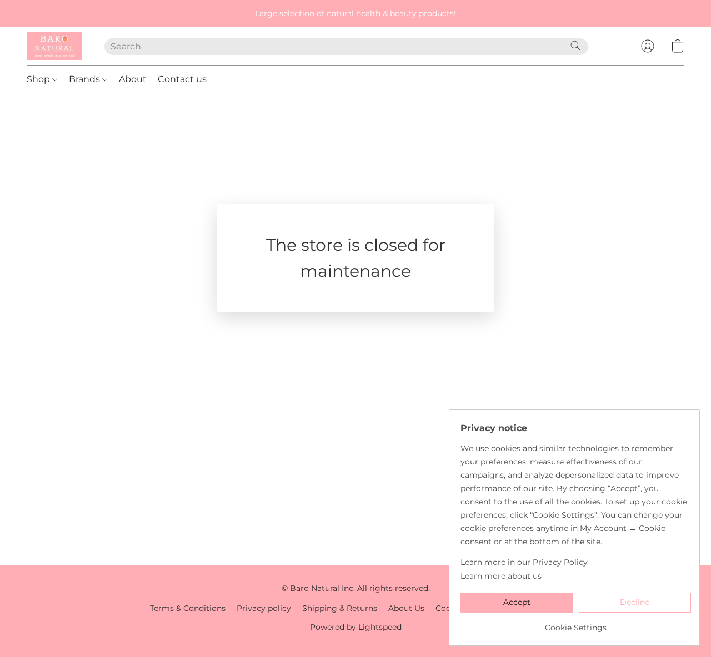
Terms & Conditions (188, 608)
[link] (575, 623)
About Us (406, 608)
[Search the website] (575, 45)
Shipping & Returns (339, 608)
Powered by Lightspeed (356, 627)
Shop (39, 79)
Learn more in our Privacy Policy (524, 562)
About (133, 79)
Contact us (182, 79)
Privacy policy (264, 608)
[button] (54, 46)
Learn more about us (501, 576)
